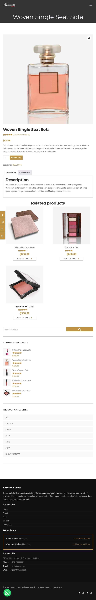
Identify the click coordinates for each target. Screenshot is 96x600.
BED (14, 165)
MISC (8, 442)
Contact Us (7, 524)
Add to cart (16, 157)
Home (5, 509)
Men (4, 517)
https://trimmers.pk (18, 570)
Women (6, 521)
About (5, 513)
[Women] (91, 593)
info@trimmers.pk (17, 566)
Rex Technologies (54, 587)
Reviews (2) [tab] (24, 172)
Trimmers (13, 587)
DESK (8, 435)
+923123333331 (17, 562)
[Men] (79, 593)
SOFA (19, 165)
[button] (89, 38)
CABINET (9, 423)
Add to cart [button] (23, 259)
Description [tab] (11, 172)
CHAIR (8, 429)
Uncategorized (13, 454)
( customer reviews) (21, 134)
